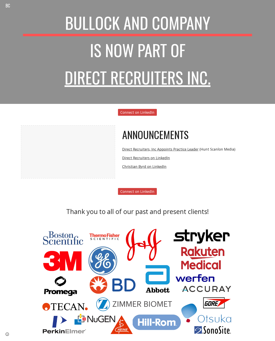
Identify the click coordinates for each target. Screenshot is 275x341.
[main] (137, 52)
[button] (7, 334)
